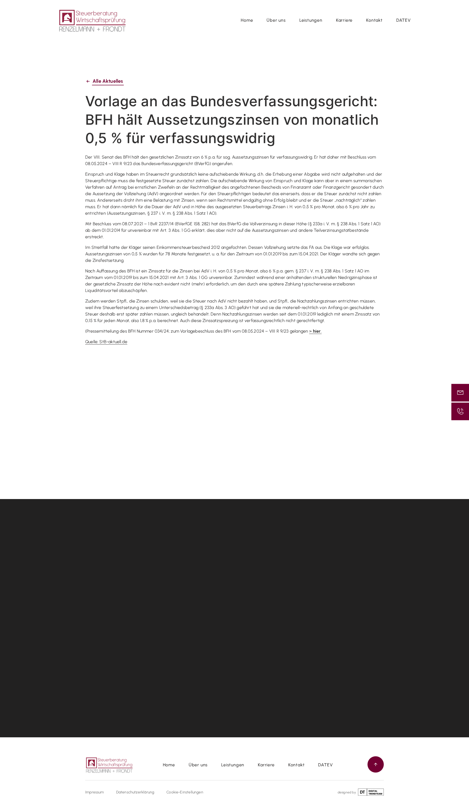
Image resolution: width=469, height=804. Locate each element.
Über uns (276, 20)
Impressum (94, 792)
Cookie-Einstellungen (184, 792)
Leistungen (310, 20)
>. (315, 331)
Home (247, 20)
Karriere (344, 20)
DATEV (403, 20)
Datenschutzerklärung (135, 792)
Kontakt (374, 20)
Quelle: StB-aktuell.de (106, 341)
